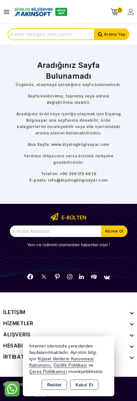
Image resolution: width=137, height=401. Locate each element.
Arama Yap (115, 34)
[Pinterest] (57, 276)
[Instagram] (69, 276)
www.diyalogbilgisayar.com (80, 144)
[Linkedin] (81, 277)
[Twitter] (44, 276)
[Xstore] (40, 12)
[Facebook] (30, 276)
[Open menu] (8, 12)
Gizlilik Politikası (70, 365)
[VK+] (107, 277)
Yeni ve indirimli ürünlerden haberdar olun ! (68, 244)
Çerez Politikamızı (48, 371)
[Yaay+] (94, 276)
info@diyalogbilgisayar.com (78, 180)
